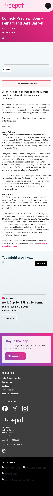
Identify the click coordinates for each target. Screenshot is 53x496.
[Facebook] (5, 408)
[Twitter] (15, 408)
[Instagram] (25, 408)
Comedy (6, 69)
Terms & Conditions (10, 393)
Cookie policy (8, 386)
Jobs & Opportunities (11, 378)
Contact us (7, 382)
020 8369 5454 (18, 440)
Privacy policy (8, 390)
